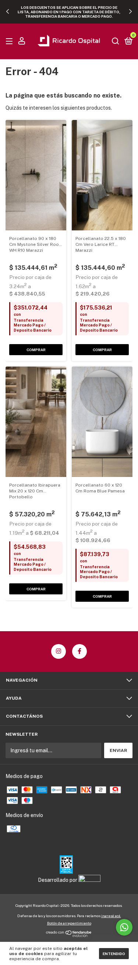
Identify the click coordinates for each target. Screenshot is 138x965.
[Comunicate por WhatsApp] (124, 927)
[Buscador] (115, 41)
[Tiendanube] (69, 935)
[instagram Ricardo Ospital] (58, 651)
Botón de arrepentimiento (69, 923)
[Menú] (10, 41)
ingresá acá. (111, 915)
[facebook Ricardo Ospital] (79, 651)
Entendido (114, 953)
